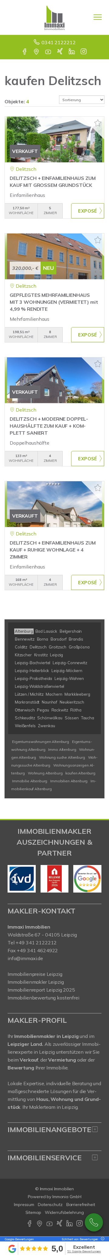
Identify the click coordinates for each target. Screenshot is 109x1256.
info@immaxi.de (25, 958)
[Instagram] (84, 52)
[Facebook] (24, 52)
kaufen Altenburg (80, 773)
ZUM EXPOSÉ (87, 210)
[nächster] (94, 879)
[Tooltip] (101, 1239)
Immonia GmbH (66, 1196)
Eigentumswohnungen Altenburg (40, 741)
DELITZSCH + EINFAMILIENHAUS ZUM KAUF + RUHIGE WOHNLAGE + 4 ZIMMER (53, 550)
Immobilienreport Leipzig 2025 (41, 990)
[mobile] (97, 17)
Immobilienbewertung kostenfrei (43, 998)
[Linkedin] (72, 52)
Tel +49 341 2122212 (32, 943)
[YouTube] (48, 52)
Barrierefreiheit (80, 1204)
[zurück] (14, 879)
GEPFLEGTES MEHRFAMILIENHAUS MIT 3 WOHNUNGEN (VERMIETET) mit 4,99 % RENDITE (54, 302)
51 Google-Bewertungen (84, 1251)
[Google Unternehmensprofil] (36, 52)
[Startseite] (54, 17)
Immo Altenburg (62, 749)
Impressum (24, 1204)
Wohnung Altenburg (45, 773)
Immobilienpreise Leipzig (35, 974)
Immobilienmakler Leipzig (36, 982)
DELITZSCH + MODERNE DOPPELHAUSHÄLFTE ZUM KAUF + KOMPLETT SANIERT (49, 426)
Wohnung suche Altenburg (62, 757)
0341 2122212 (58, 42)
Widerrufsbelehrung (64, 1212)
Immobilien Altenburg (69, 781)
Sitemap (33, 1212)
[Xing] (60, 52)
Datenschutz (50, 1204)
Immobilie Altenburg (29, 781)
